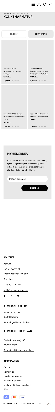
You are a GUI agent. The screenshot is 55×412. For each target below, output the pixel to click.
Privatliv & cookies (12, 380)
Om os (7, 367)
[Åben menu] (33, 4)
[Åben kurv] (50, 5)
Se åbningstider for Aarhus (17, 322)
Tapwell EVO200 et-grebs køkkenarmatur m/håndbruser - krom (14, 116)
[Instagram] (11, 295)
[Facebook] (5, 295)
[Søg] (44, 5)
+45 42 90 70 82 (12, 269)
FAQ (6, 389)
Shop (6, 13)
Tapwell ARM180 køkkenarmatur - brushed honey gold (12, 71)
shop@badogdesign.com (16, 273)
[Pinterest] (18, 295)
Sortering (41, 34)
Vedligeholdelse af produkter (18, 385)
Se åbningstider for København (19, 350)
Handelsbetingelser (13, 376)
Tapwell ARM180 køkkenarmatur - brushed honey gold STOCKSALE (39, 71)
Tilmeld (34, 188)
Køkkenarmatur (20, 13)
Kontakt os (9, 371)
